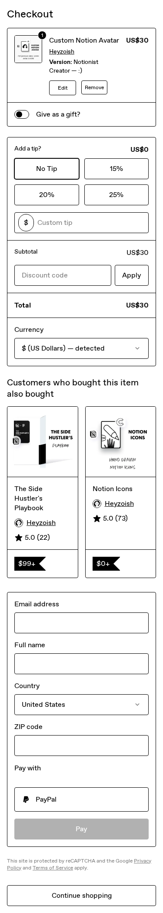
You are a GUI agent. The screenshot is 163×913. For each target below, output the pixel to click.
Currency (28, 329)
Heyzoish (61, 51)
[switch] (21, 114)
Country (27, 686)
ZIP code (28, 726)
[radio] (81, 799)
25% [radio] (116, 195)
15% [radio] (116, 168)
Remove (94, 87)
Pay (81, 829)
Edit (63, 88)
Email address (36, 604)
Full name (29, 645)
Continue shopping (82, 895)
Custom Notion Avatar (84, 40)
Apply (131, 275)
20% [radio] (46, 195)
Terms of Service (53, 868)
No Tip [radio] (46, 168)
